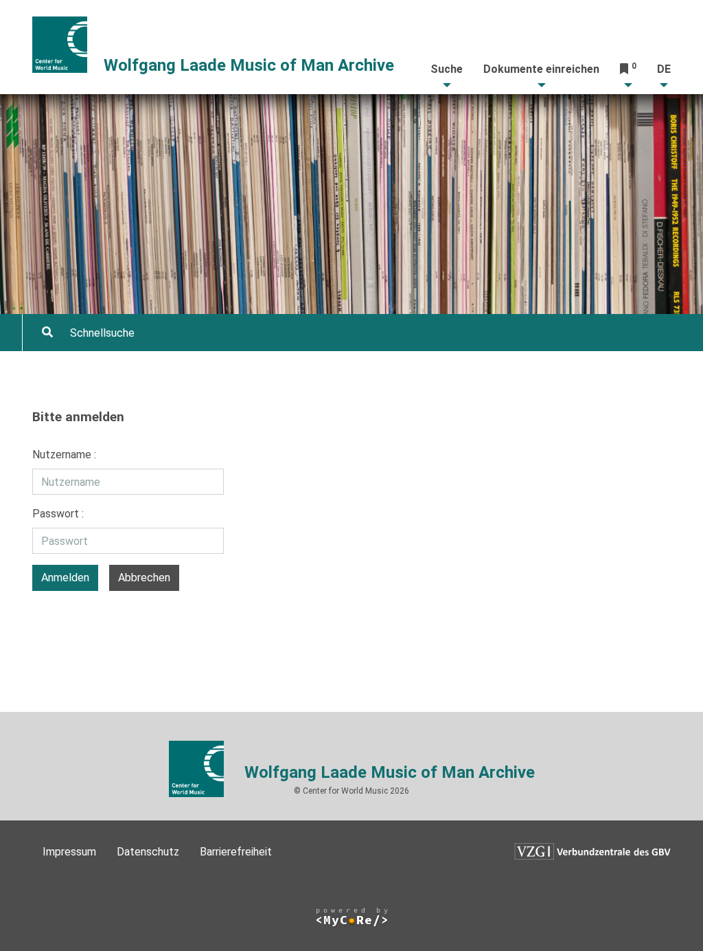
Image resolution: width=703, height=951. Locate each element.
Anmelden (65, 577)
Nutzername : (64, 454)
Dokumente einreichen (541, 69)
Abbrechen (144, 577)
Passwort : (58, 513)
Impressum (69, 851)
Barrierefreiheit (236, 851)
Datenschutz (148, 851)
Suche (446, 69)
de (664, 69)
